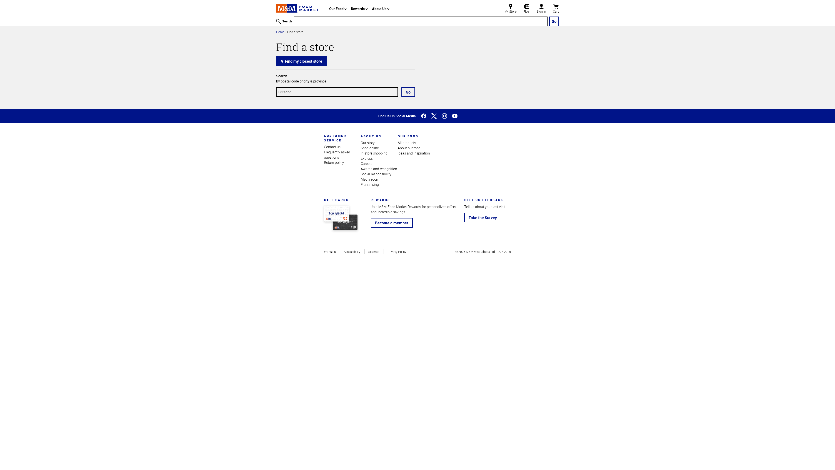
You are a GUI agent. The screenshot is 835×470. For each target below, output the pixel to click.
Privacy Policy (396, 252)
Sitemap (373, 252)
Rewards (358, 8)
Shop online (370, 148)
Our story (368, 142)
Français (330, 252)
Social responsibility (376, 174)
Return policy (334, 162)
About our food (409, 148)
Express (367, 158)
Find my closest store (303, 61)
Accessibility (352, 252)
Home (280, 32)
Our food (408, 136)
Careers (366, 163)
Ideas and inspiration (414, 153)
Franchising (370, 184)
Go (554, 21)
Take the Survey (483, 217)
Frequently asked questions (337, 155)
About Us (379, 8)
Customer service (335, 138)
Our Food (336, 8)
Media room (370, 179)
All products (407, 142)
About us (371, 136)
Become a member (391, 222)
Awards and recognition (379, 168)
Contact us (332, 146)
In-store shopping (374, 153)
